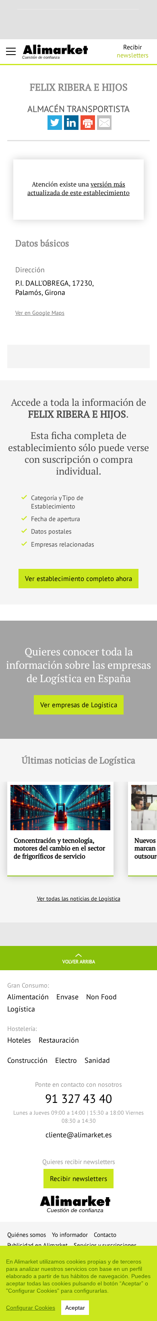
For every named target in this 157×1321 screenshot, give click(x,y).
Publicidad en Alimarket (37, 1245)
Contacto (105, 1234)
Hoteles (19, 1040)
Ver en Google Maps (39, 312)
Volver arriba (78, 961)
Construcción (27, 1060)
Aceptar (75, 1307)
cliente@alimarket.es (78, 1134)
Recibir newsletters (78, 1178)
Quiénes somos (26, 1234)
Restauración (59, 1040)
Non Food (101, 996)
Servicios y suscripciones (105, 1245)
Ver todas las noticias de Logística (78, 898)
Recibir (133, 51)
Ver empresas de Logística (78, 704)
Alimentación (28, 996)
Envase (67, 996)
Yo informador (70, 1234)
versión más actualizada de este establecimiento (78, 188)
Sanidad (97, 1060)
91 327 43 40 (78, 1098)
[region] (78, 1283)
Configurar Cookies (30, 1307)
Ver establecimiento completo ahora (78, 578)
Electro (66, 1060)
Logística (21, 1009)
